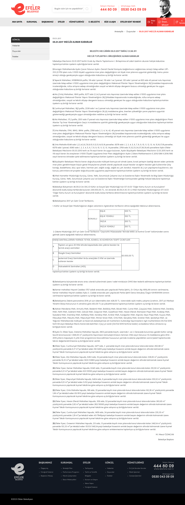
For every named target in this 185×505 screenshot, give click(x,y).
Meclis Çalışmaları (70, 476)
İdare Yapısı (89, 483)
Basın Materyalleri (69, 479)
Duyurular (131, 32)
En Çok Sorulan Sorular (137, 468)
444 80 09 (108, 9)
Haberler (16, 46)
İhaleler (15, 57)
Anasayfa (119, 32)
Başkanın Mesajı (47, 476)
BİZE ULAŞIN (110, 22)
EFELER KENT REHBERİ (130, 22)
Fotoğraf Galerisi (47, 472)
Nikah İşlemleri (134, 472)
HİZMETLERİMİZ (76, 22)
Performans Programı (71, 472)
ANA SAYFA (17, 22)
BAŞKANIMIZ (47, 22)
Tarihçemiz (89, 468)
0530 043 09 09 (133, 9)
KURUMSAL (32, 22)
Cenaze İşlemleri (135, 476)
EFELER (61, 22)
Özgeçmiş (44, 468)
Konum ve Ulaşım (91, 479)
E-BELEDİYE (94, 22)
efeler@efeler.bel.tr (164, 469)
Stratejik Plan (67, 468)
